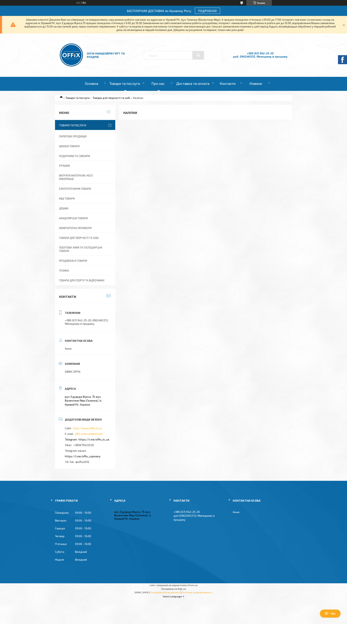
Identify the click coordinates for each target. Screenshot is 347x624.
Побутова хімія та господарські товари (80, 249)
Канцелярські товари (73, 218)
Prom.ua (193, 585)
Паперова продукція (73, 136)
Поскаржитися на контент (165, 592)
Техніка (64, 270)
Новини (255, 83)
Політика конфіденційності (197, 592)
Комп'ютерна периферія (75, 228)
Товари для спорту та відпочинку (81, 280)
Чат (333, 613)
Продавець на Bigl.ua (173, 588)
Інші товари (67, 198)
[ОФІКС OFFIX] (71, 65)
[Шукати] (198, 55)
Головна (91, 83)
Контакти (228, 83)
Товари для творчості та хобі (111, 97)
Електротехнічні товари (75, 188)
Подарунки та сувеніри (74, 156)
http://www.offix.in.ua (87, 428)
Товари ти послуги (72, 125)
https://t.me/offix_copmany (82, 456)
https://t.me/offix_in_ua (94, 439)
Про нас (158, 83)
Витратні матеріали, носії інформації (76, 177)
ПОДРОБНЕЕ (207, 11)
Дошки (63, 208)
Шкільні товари (69, 146)
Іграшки (64, 165)
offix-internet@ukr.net (89, 433)
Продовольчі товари (73, 260)
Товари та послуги (124, 83)
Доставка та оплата (192, 83)
